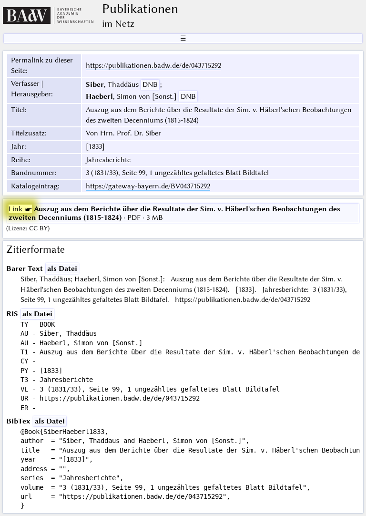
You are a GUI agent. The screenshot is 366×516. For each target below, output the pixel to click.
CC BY (38, 228)
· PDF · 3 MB (174, 213)
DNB (150, 84)
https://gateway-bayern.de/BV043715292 (148, 186)
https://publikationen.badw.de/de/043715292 (153, 65)
